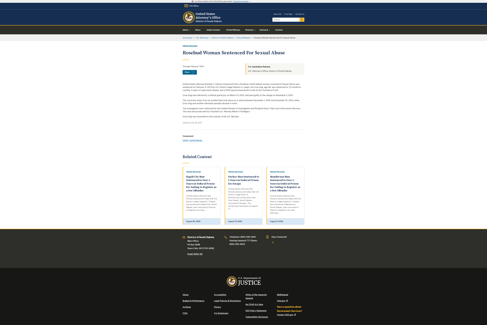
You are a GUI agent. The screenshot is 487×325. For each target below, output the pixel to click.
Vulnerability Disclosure (257, 317)
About (185, 295)
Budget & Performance (193, 301)
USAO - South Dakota (192, 140)
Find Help (288, 14)
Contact (285, 315)
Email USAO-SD (195, 254)
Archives (187, 307)
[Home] (203, 22)
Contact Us (299, 14)
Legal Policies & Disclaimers (227, 301)
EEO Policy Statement (256, 311)
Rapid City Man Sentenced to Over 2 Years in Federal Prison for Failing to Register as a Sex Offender (201, 183)
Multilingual (282, 295)
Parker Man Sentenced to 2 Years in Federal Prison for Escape (243, 180)
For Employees (221, 313)
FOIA (185, 313)
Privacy (217, 307)
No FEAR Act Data (254, 304)
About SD (277, 14)
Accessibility (220, 295)
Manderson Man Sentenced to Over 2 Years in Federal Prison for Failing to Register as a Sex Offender (285, 183)
